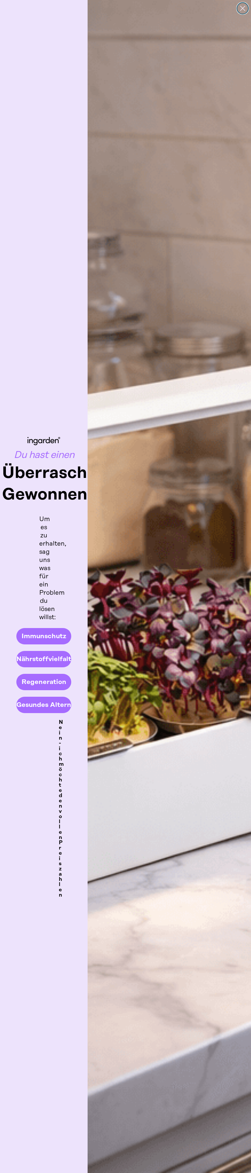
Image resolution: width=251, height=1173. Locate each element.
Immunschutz (44, 636)
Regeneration (44, 682)
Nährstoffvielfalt (43, 659)
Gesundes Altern (43, 705)
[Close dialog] (242, 8)
